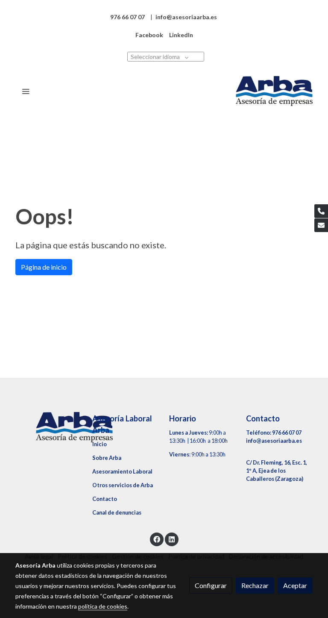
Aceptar (295, 585)
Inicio (99, 444)
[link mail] (321, 225)
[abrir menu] (25, 91)
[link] (274, 91)
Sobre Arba (106, 457)
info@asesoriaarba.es (274, 440)
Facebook (149, 34)
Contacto (104, 498)
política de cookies (102, 606)
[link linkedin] (171, 539)
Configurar (211, 585)
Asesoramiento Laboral (122, 471)
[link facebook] (157, 539)
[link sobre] (49, 427)
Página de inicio (44, 267)
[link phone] (321, 211)
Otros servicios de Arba (122, 485)
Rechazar (255, 585)
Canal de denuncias (116, 512)
